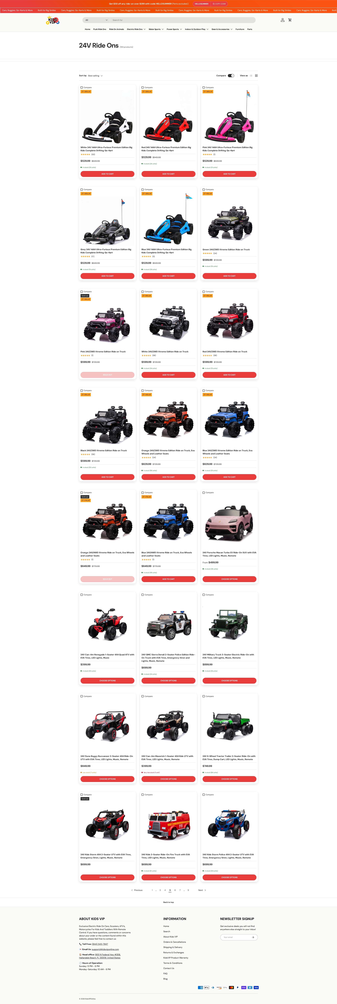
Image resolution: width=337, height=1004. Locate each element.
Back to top (168, 902)
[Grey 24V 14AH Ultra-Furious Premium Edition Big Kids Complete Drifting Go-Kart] (107, 219)
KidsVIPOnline (90, 999)
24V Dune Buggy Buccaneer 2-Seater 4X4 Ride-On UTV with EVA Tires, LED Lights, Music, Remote (107, 758)
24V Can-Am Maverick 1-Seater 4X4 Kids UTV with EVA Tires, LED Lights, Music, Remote (167, 758)
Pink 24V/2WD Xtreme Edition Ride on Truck (103, 351)
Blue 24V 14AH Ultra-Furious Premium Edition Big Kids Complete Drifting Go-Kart (167, 251)
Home (87, 29)
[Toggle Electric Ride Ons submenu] (144, 29)
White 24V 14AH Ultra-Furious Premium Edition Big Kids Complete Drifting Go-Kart (106, 149)
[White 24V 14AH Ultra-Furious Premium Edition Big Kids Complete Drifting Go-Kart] (107, 117)
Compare (221, 75)
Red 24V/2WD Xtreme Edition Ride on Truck (225, 351)
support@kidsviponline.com (105, 949)
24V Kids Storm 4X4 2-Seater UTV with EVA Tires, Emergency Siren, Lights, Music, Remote (106, 856)
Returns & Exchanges (173, 952)
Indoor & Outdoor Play (195, 29)
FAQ (165, 973)
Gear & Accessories (220, 29)
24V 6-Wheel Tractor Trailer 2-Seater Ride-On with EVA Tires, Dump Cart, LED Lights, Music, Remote (229, 758)
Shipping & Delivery (172, 947)
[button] (290, 20)
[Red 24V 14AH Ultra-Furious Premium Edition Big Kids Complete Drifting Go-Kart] (168, 117)
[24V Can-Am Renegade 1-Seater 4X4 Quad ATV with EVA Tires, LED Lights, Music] (107, 624)
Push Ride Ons (99, 29)
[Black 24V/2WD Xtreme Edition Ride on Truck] (107, 420)
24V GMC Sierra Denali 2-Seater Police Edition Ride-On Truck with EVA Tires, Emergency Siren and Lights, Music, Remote (168, 657)
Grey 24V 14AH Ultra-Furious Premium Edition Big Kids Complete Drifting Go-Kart (106, 251)
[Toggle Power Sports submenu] (180, 29)
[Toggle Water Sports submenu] (162, 29)
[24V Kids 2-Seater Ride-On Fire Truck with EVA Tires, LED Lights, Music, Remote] (168, 824)
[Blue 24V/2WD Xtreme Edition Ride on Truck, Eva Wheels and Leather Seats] (229, 420)
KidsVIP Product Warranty (175, 957)
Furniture (240, 29)
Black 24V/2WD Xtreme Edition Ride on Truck (104, 450)
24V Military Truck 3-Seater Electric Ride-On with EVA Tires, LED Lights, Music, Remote (228, 656)
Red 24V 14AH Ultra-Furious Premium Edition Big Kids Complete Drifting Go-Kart (166, 149)
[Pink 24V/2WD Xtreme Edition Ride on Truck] (107, 321)
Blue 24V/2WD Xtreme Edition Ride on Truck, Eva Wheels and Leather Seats (227, 452)
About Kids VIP (170, 936)
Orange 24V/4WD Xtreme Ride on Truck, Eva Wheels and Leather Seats (107, 554)
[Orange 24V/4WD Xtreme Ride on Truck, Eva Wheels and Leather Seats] (107, 522)
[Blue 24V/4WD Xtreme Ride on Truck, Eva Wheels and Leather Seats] (168, 522)
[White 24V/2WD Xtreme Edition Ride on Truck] (168, 321)
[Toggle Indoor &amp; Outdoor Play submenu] (207, 29)
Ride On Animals (116, 29)
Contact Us (168, 968)
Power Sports (173, 29)
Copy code (220, 4)
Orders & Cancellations (174, 942)
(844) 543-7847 (100, 944)
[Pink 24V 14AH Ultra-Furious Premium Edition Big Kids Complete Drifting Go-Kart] (229, 117)
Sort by (83, 75)
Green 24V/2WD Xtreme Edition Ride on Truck (226, 249)
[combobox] (169, 20)
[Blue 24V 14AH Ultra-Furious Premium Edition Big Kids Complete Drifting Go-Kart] (168, 219)
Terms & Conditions (172, 963)
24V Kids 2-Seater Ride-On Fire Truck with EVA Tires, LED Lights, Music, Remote (166, 856)
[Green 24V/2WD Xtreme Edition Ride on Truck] (229, 219)
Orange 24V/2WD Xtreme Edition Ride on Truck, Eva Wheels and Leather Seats (168, 452)
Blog (165, 978)
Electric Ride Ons (134, 29)
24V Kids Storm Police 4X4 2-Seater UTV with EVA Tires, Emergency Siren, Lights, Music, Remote (228, 856)
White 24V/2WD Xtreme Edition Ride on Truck (165, 351)
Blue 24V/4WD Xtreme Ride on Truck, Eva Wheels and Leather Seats (167, 554)
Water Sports (154, 29)
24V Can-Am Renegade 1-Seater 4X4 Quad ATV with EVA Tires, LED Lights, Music (107, 656)
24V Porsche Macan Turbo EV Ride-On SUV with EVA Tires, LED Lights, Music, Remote (229, 554)
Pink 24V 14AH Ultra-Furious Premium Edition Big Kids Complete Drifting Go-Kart (228, 149)
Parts (249, 29)
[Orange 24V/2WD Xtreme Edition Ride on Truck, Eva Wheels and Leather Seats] (168, 420)
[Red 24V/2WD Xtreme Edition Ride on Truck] (229, 321)
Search (166, 931)
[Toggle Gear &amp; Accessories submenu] (231, 29)
